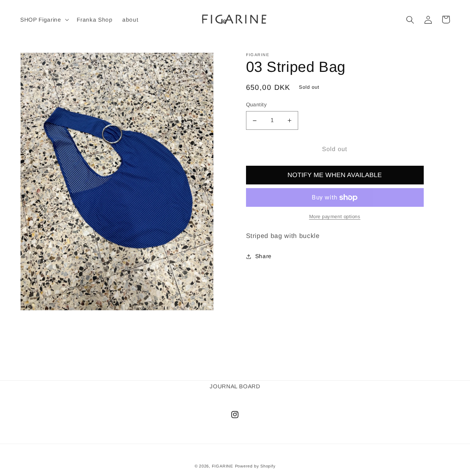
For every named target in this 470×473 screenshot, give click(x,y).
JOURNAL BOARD (235, 386)
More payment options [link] (335, 217)
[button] (43, 19)
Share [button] (263, 256)
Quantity (256, 105)
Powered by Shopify (255, 466)
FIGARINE (222, 466)
